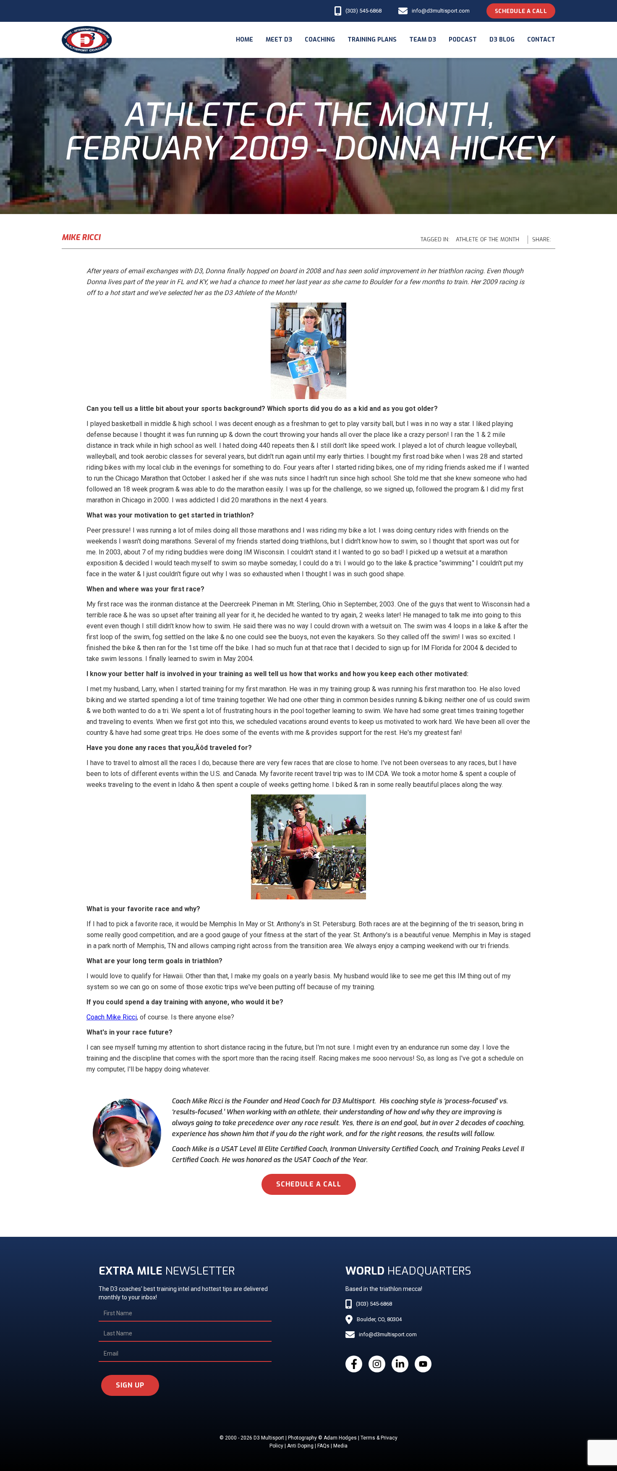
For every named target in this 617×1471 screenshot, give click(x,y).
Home (244, 40)
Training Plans (372, 40)
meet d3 (279, 40)
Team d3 (422, 40)
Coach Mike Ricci (111, 1017)
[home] (87, 40)
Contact (541, 40)
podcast (463, 40)
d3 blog (502, 40)
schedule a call (308, 1184)
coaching (320, 40)
